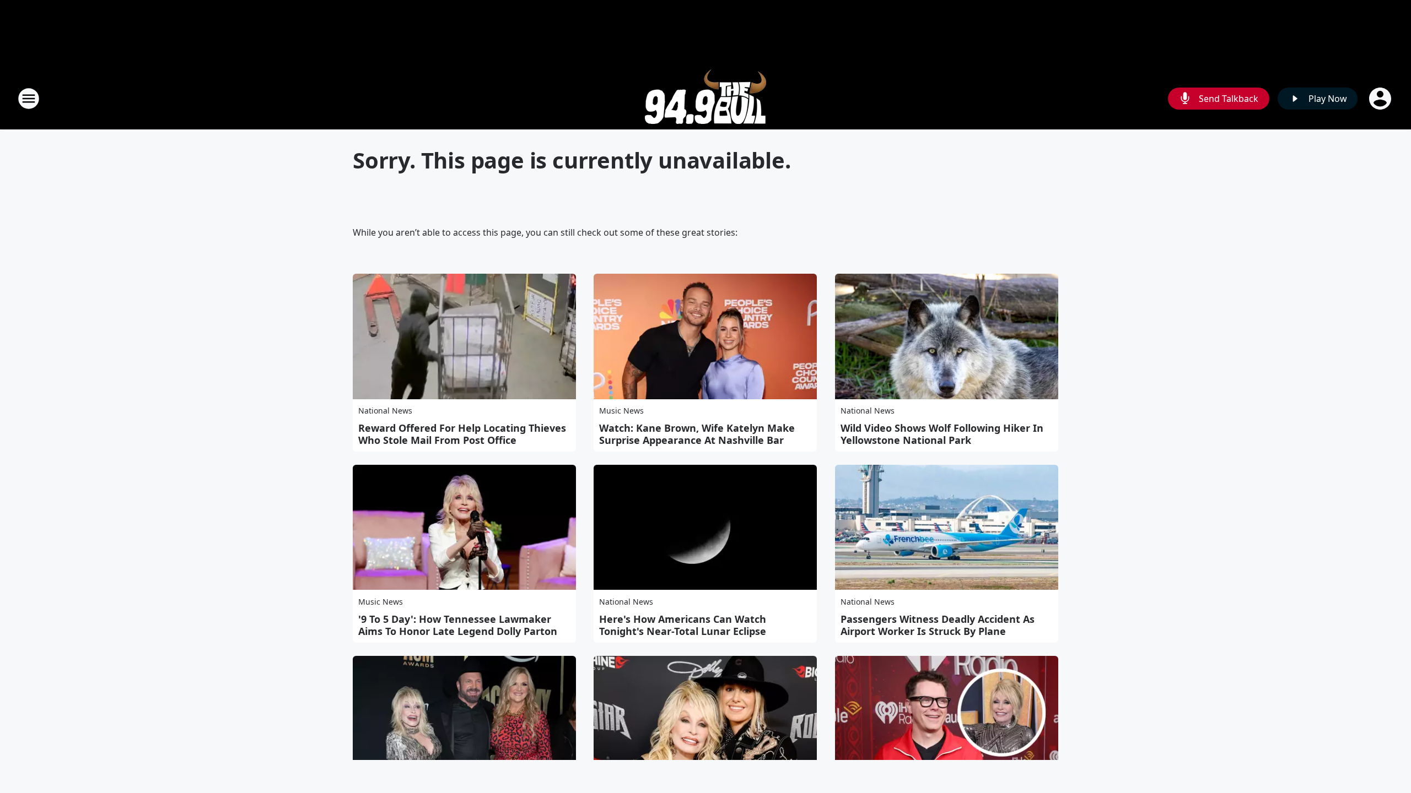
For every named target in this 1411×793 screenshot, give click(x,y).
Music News (621, 410)
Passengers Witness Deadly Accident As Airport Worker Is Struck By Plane (938, 625)
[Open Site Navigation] (29, 99)
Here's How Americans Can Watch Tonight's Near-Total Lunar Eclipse (682, 625)
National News (385, 410)
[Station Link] (705, 98)
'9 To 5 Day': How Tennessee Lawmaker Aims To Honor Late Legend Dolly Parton (457, 625)
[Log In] (1381, 99)
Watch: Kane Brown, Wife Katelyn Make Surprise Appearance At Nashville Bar (697, 434)
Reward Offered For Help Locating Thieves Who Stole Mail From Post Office (462, 434)
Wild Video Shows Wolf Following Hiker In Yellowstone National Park (942, 434)
